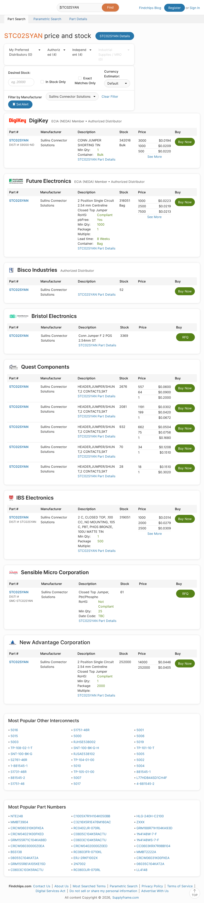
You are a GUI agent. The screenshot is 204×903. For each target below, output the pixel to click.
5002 (140, 760)
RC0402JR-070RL (87, 828)
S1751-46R (81, 730)
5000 (77, 736)
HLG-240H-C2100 (150, 816)
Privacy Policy (152, 886)
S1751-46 (18, 784)
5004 (140, 766)
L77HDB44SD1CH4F (151, 778)
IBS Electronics (35, 498)
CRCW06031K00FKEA (153, 858)
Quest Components (45, 367)
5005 (140, 754)
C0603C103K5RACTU (27, 870)
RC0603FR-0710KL (88, 852)
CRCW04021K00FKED (27, 834)
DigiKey (75, 120)
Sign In (195, 8)
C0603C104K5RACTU (90, 840)
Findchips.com (17, 8)
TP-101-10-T (145, 748)
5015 (14, 736)
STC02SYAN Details (115, 36)
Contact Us (41, 886)
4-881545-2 (145, 784)
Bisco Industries (55, 270)
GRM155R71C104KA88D (29, 840)
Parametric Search (123, 886)
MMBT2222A (146, 852)
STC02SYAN (18, 140)
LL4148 (141, 870)
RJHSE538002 (85, 742)
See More (154, 157)
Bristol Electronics (54, 316)
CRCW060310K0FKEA (27, 828)
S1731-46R (18, 772)
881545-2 (18, 778)
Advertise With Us (155, 891)
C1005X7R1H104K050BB (92, 816)
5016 (14, 730)
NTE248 (17, 816)
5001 (140, 730)
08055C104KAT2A (24, 858)
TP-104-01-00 (84, 760)
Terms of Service (180, 886)
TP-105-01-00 (84, 772)
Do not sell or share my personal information (103, 891)
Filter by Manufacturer (25, 97)
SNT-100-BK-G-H (86, 748)
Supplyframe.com (125, 897)
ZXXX (140, 822)
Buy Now (185, 142)
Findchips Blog (150, 8)
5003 (15, 742)
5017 (77, 784)
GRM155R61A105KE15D (28, 864)
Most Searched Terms (89, 886)
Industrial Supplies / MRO (110, 54)
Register (174, 8)
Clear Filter (110, 96)
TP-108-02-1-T (21, 748)
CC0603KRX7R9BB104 (153, 846)
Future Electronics (85, 181)
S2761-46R (19, 760)
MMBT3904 (19, 822)
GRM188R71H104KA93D (154, 828)
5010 (77, 766)
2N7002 (80, 864)
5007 (77, 778)
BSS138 (16, 852)
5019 (140, 742)
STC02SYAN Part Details (96, 159)
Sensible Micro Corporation (55, 572)
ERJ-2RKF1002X (86, 858)
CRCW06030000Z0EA (27, 846)
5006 (140, 736)
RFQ (185, 337)
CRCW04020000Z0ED (91, 846)
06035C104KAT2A (150, 864)
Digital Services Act (50, 891)
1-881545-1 (19, 766)
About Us (61, 886)
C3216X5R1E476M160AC (92, 822)
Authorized (53, 52)
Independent (79, 52)
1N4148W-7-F (146, 834)
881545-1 (143, 772)
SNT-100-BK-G (21, 754)
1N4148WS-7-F (147, 840)
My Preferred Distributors (20, 52)
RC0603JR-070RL (87, 870)
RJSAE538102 (84, 754)
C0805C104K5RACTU (90, 834)
